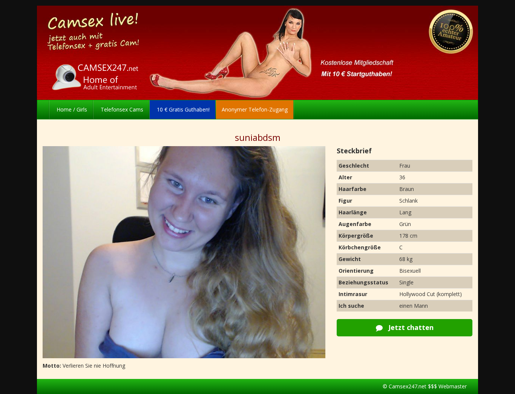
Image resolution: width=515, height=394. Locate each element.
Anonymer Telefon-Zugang (255, 109)
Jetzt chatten (410, 327)
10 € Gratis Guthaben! (182, 109)
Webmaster (452, 386)
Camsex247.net (407, 386)
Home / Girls (71, 109)
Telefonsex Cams (121, 109)
